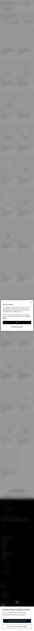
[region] (17, 315)
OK (17, 322)
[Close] (17, 602)
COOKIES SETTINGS (17, 326)
